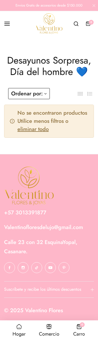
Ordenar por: (27, 94)
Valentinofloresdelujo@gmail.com (43, 227)
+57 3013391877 (25, 213)
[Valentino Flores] (49, 23)
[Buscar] (76, 24)
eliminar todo (33, 129)
